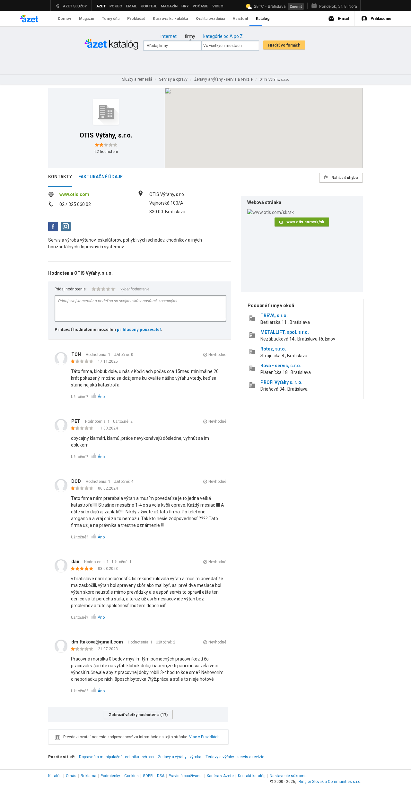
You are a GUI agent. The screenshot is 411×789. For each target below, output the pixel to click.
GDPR (148, 776)
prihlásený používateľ (139, 329)
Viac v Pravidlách (204, 737)
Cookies (131, 776)
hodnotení (106, 151)
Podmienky (110, 776)
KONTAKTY (60, 176)
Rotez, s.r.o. (273, 348)
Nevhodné (217, 354)
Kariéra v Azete (220, 776)
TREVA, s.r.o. (274, 315)
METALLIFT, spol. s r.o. (284, 332)
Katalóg (55, 776)
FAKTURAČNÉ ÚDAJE (100, 176)
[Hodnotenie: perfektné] (84, 569)
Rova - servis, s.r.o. (280, 365)
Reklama (88, 776)
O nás (71, 776)
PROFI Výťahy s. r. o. (281, 382)
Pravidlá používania (186, 776)
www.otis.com (74, 194)
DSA (160, 776)
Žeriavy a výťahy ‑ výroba (179, 757)
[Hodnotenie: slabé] (84, 361)
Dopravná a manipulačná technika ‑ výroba (116, 757)
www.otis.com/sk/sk (305, 222)
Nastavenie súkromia (289, 776)
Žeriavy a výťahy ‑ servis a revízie (235, 757)
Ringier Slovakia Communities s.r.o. (330, 781)
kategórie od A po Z (223, 36)
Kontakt (252, 776)
